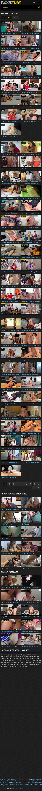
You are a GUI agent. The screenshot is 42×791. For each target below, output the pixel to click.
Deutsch (9, 782)
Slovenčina (11, 784)
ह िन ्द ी (3, 781)
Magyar (13, 779)
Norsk (21, 784)
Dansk (2, 786)
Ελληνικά (2, 779)
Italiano (20, 781)
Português (24, 779)
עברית (29, 779)
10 (34, 488)
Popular (6, 17)
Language (34, 3)
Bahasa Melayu (37, 781)
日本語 (36, 784)
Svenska (29, 782)
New (15, 17)
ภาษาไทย (26, 784)
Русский (9, 781)
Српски (17, 784)
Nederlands (38, 782)
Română (38, 779)
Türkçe (31, 784)
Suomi (40, 784)
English (24, 782)
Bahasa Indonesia (27, 781)
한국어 (13, 782)
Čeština (8, 779)
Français (18, 782)
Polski (33, 779)
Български (3, 782)
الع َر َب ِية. (18, 779)
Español (14, 781)
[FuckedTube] (11, 2)
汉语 (33, 782)
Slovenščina (4, 784)
